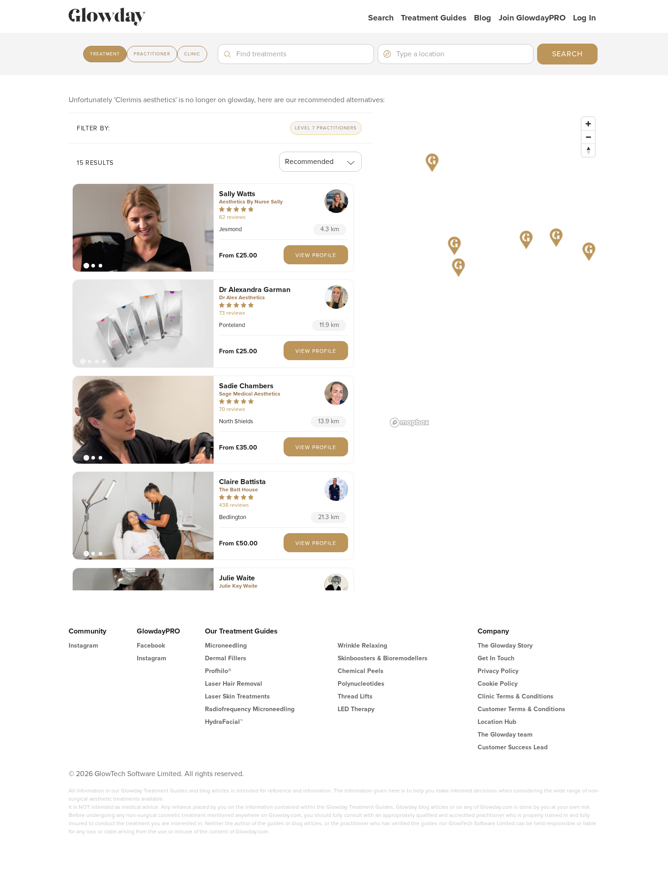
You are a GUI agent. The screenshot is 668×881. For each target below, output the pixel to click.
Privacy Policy (498, 671)
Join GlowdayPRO (532, 18)
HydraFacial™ (224, 722)
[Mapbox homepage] (409, 422)
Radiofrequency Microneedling (249, 709)
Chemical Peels (361, 671)
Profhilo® (218, 671)
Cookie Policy (498, 684)
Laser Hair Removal (233, 684)
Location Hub (497, 722)
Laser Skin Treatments (237, 696)
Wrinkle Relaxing (362, 645)
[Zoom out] (588, 137)
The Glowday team (505, 734)
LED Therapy (356, 709)
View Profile (315, 255)
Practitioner (152, 54)
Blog (482, 18)
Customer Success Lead (513, 747)
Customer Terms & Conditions (521, 709)
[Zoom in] (588, 123)
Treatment (105, 54)
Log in (584, 18)
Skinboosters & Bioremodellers (383, 658)
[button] (143, 228)
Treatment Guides (434, 18)
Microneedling (226, 645)
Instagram (83, 645)
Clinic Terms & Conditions (515, 696)
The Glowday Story (505, 645)
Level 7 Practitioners (326, 128)
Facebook (151, 645)
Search (381, 18)
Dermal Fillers (225, 658)
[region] (493, 272)
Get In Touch (496, 658)
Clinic (192, 54)
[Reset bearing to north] (588, 150)
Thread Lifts (355, 696)
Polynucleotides (361, 684)
